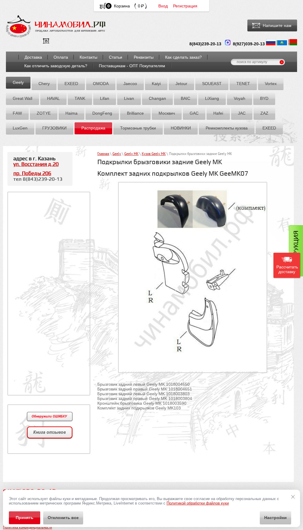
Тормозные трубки (138, 128)
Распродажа (93, 128)
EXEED (71, 83)
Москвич (167, 113)
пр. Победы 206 (32, 173)
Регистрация (185, 6)
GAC (194, 113)
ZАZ (264, 113)
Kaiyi (156, 83)
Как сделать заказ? (183, 57)
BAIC (185, 98)
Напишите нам (277, 25)
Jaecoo (130, 83)
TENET (243, 83)
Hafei (218, 113)
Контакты (88, 57)
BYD (264, 98)
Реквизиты (144, 57)
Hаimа (71, 113)
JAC (242, 113)
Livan (129, 98)
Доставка (33, 57)
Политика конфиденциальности (27, 528)
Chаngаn (157, 98)
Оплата (61, 57)
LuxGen (20, 128)
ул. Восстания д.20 (36, 164)
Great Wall (22, 98)
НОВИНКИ (181, 128)
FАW (17, 113)
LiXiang (212, 98)
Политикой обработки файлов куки (198, 503)
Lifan (104, 98)
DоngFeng (102, 113)
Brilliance (135, 113)
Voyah (239, 98)
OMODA (101, 83)
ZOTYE (44, 113)
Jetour (181, 83)
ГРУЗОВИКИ (54, 128)
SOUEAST (212, 83)
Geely (18, 82)
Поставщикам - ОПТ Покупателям (132, 65)
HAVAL (53, 98)
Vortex (271, 83)
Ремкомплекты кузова (227, 128)
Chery (44, 83)
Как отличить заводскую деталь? (55, 65)
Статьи (115, 57)
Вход (163, 6)
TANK (80, 98)
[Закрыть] (293, 496)
